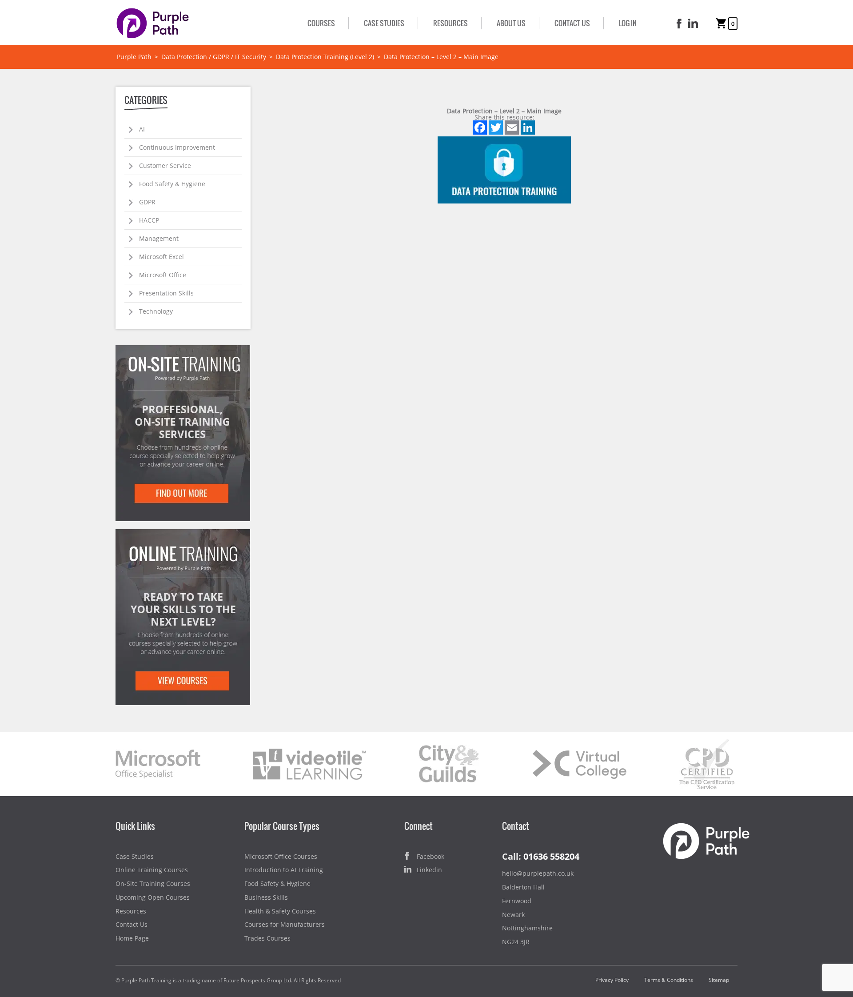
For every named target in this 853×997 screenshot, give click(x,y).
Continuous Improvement (177, 147)
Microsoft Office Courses (280, 856)
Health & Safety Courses (280, 911)
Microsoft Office (162, 275)
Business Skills (266, 897)
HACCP (149, 220)
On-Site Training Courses (153, 883)
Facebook (430, 856)
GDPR (147, 202)
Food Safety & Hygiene (172, 183)
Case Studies (384, 23)
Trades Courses (267, 938)
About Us (511, 23)
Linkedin (429, 869)
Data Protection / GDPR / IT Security (213, 56)
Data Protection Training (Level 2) (325, 56)
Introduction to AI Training (283, 869)
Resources (450, 23)
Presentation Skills (166, 293)
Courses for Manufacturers (284, 924)
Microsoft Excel (161, 256)
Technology (156, 311)
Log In (628, 23)
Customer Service (165, 165)
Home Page (132, 938)
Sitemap (719, 980)
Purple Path (134, 56)
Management (159, 238)
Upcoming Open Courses (153, 897)
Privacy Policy (612, 980)
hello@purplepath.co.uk (538, 873)
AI (142, 129)
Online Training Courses (152, 869)
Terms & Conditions (668, 980)
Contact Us (572, 23)
